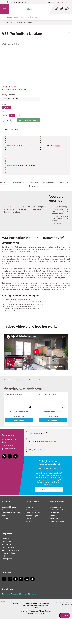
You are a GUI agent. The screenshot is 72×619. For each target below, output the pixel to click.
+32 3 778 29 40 (9, 449)
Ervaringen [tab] (33, 182)
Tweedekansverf (56, 507)
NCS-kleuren (7, 544)
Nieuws (28, 521)
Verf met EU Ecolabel (58, 510)
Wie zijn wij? (30, 507)
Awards (29, 518)
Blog (3, 556)
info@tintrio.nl (9, 445)
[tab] (4, 182)
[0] (52, 2)
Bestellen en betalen (9, 510)
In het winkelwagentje (30, 120)
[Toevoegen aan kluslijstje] (30, 407)
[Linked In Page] (26, 579)
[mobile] (4, 456)
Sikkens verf (54, 513)
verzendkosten (42, 603)
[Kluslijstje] (62, 9)
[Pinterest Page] (21, 579)
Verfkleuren (6, 539)
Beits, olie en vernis (57, 521)
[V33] (69, 35)
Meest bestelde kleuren (10, 550)
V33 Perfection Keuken (19, 411)
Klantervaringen (32, 516)
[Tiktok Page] (32, 579)
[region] (36, 63)
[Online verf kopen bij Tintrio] (29, 9)
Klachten (5, 516)
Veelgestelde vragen (9, 507)
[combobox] (36, 17)
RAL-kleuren (6, 542)
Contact (5, 518)
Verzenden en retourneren (11, 513)
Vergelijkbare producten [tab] (13, 380)
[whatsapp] (15, 456)
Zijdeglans (6, 108)
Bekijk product (19, 420)
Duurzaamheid (31, 510)
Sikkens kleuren (8, 547)
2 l (17, 115)
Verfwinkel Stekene (33, 513)
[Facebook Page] (4, 579)
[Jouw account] (57, 9)
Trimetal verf (54, 518)
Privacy (41, 611)
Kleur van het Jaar (9, 553)
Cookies (48, 611)
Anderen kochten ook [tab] (37, 380)
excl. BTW (59, 2)
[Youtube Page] (15, 579)
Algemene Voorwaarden (29, 611)
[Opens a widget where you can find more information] (65, 615)
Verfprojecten (7, 559)
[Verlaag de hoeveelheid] (3, 120)
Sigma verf (54, 516)
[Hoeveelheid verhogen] (11, 120)
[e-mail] (10, 456)
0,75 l (12, 115)
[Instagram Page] (10, 579)
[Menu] (4, 9)
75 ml (5, 115)
